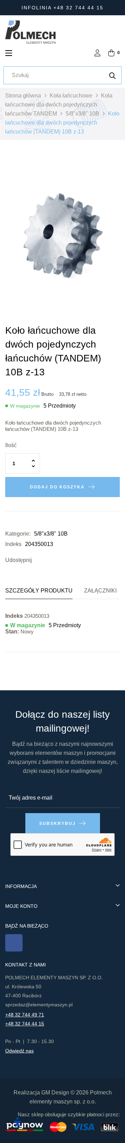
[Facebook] (14, 943)
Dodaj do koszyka (57, 487)
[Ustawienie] (97, 54)
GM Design (55, 1092)
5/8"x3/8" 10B (51, 534)
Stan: (12, 631)
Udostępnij (38, 560)
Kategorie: (18, 534)
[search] (112, 75)
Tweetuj (49, 560)
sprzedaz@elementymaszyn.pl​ (39, 1004)
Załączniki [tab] (100, 591)
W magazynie (25, 405)
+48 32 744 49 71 (24, 1014)
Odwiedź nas (19, 1051)
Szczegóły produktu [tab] (39, 591)
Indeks (13, 544)
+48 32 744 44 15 (24, 1023)
